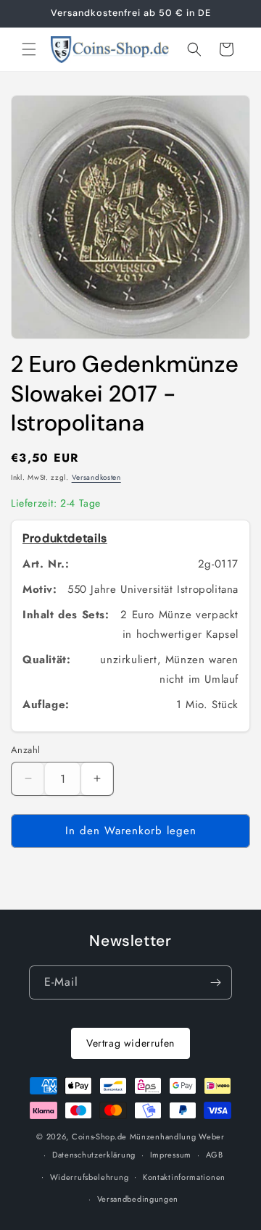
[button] (29, 49)
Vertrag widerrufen (130, 1043)
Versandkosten (96, 477)
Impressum (170, 1154)
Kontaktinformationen (184, 1177)
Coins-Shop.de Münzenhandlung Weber (148, 1136)
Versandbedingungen (138, 1199)
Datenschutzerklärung (94, 1154)
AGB (214, 1154)
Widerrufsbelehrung (89, 1177)
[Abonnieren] (215, 982)
